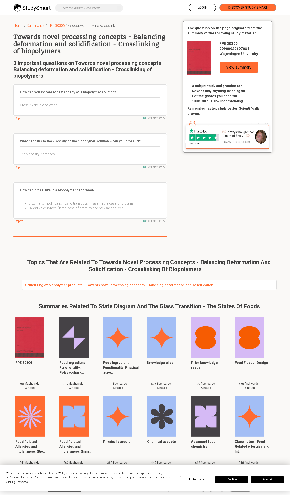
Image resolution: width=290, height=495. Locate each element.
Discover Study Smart (247, 8)
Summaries (36, 25)
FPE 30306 (56, 25)
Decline (232, 479)
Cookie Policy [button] (106, 477)
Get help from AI (155, 117)
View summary (238, 67)
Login (202, 8)
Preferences (197, 479)
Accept (267, 479)
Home (18, 25)
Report (19, 118)
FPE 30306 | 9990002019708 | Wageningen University (239, 48)
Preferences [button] (22, 482)
